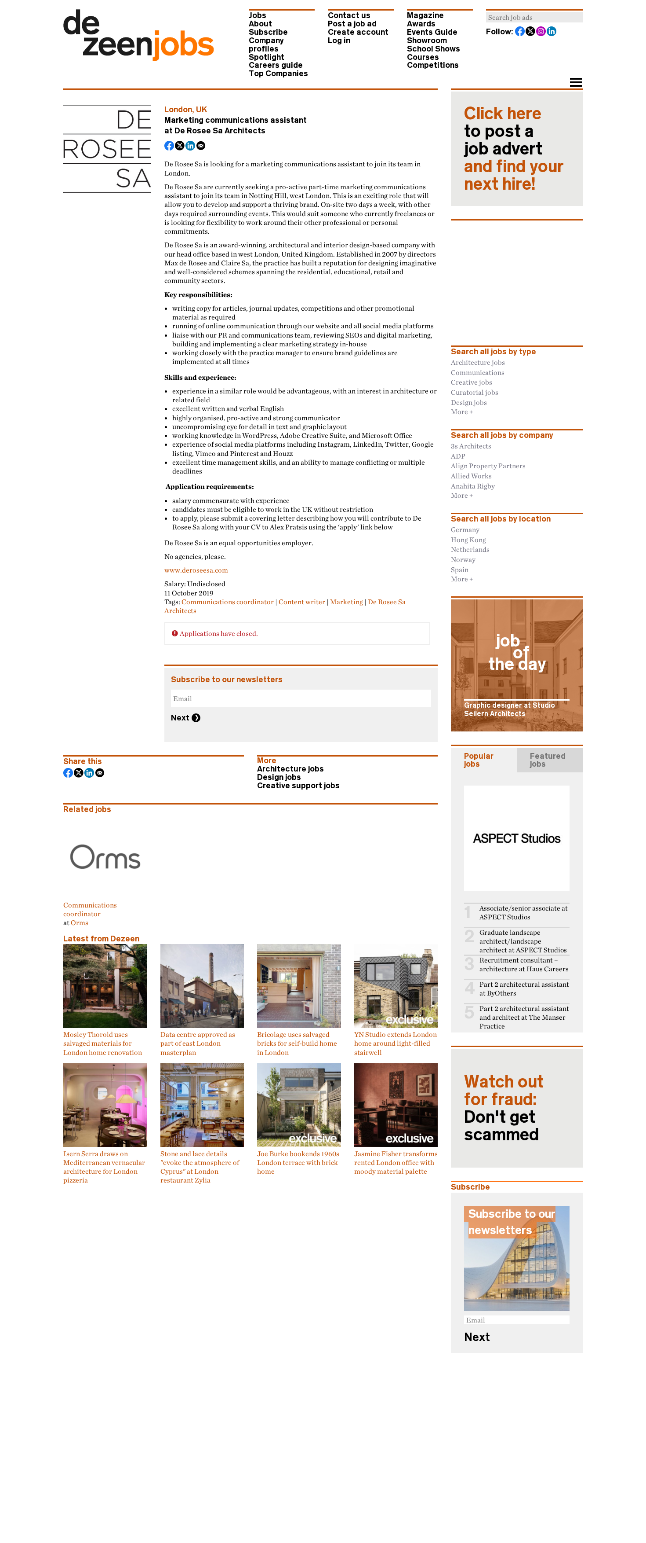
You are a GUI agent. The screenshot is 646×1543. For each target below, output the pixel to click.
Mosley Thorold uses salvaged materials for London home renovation (102, 1043)
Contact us (349, 15)
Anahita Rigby (473, 485)
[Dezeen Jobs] (138, 58)
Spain (459, 569)
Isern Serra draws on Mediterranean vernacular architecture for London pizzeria (104, 1166)
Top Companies (278, 73)
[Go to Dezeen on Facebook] (520, 32)
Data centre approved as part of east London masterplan (197, 1043)
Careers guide (276, 65)
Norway (463, 559)
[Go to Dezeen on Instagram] (541, 32)
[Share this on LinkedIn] (190, 146)
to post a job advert (514, 149)
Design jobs (279, 777)
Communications (477, 372)
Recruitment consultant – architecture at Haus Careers (524, 964)
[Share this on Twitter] (180, 146)
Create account (358, 32)
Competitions (433, 65)
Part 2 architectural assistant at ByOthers (524, 988)
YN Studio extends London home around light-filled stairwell (395, 1043)
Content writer (302, 601)
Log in (339, 40)
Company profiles (266, 45)
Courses (423, 57)
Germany (465, 529)
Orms (79, 922)
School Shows (433, 49)
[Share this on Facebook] (169, 146)
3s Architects (471, 445)
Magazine (425, 15)
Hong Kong (468, 539)
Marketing (346, 601)
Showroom (427, 40)
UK (201, 110)
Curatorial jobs (474, 392)
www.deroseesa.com (196, 570)
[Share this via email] (201, 146)
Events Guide (432, 32)
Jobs (257, 15)
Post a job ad (352, 24)
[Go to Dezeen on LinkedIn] (552, 32)
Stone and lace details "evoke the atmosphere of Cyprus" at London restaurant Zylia (199, 1166)
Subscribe (268, 32)
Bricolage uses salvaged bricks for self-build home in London (297, 1043)
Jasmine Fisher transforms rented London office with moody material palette (396, 1162)
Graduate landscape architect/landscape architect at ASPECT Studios (523, 941)
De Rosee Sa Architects (219, 131)
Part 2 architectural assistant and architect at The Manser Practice (524, 1017)
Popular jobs (479, 760)
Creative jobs (471, 382)
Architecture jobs (290, 769)
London (178, 110)
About (260, 24)
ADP (458, 456)
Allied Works (471, 475)
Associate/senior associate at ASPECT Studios (523, 912)
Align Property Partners (488, 465)
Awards (421, 24)
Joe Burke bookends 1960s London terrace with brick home (298, 1162)
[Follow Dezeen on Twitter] (531, 32)
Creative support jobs (298, 786)
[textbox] (534, 17)
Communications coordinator (227, 601)
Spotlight (266, 57)
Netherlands (470, 549)
